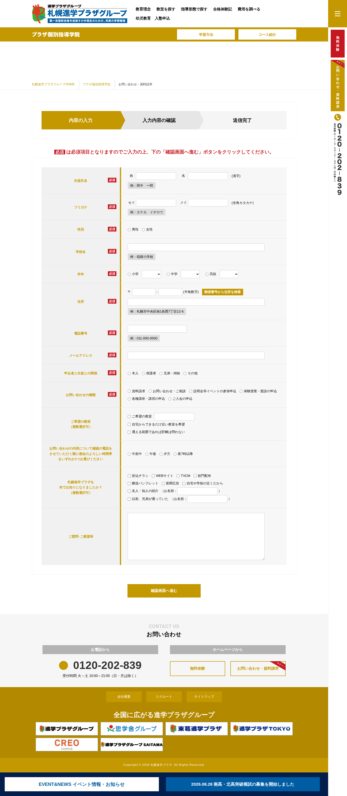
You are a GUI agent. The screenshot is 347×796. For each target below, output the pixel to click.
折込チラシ (140, 476)
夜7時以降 (185, 454)
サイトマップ (204, 696)
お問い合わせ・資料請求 (261, 665)
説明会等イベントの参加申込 (214, 391)
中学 (174, 274)
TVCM (185, 476)
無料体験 (197, 668)
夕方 (167, 454)
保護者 (151, 373)
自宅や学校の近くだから (205, 483)
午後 (152, 454)
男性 (135, 229)
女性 (149, 229)
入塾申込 (162, 18)
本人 (135, 373)
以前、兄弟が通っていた (150, 499)
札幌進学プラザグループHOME (53, 84)
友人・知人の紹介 (145, 491)
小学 (135, 274)
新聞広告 (172, 483)
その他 (193, 373)
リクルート (164, 696)
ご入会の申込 (182, 398)
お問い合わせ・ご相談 (169, 391)
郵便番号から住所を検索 (222, 292)
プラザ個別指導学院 (96, 84)
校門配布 (204, 476)
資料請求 (138, 391)
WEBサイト (164, 476)
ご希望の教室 (142, 416)
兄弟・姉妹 (172, 373)
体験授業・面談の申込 (260, 391)
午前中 (137, 454)
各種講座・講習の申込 (148, 398)
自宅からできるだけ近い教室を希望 (158, 424)
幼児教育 (143, 18)
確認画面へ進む (164, 591)
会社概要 (124, 696)
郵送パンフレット (145, 483)
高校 (213, 274)
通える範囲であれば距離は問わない (158, 432)
